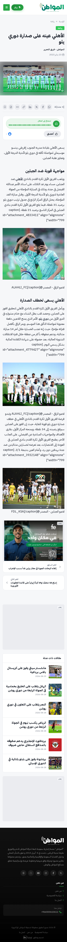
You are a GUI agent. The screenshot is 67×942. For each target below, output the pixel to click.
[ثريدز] (23, 873)
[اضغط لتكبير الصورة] (33, 78)
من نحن (58, 890)
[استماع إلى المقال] (56, 124)
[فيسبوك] (42, 107)
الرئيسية (61, 21)
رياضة (52, 21)
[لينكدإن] (30, 107)
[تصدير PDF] (10, 107)
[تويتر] (61, 873)
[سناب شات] (31, 873)
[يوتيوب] (38, 873)
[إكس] (36, 107)
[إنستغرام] (46, 873)
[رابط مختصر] (17, 107)
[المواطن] (52, 7)
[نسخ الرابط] (23, 107)
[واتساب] (49, 107)
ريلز (16, 7)
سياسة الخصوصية (54, 895)
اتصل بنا (58, 900)
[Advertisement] (33, 627)
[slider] (30, 125)
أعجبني (50, 134)
